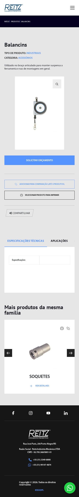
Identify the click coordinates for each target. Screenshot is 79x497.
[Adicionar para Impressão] (62, 328)
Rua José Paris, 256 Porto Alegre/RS (39, 444)
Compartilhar (21, 213)
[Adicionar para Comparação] (68, 328)
